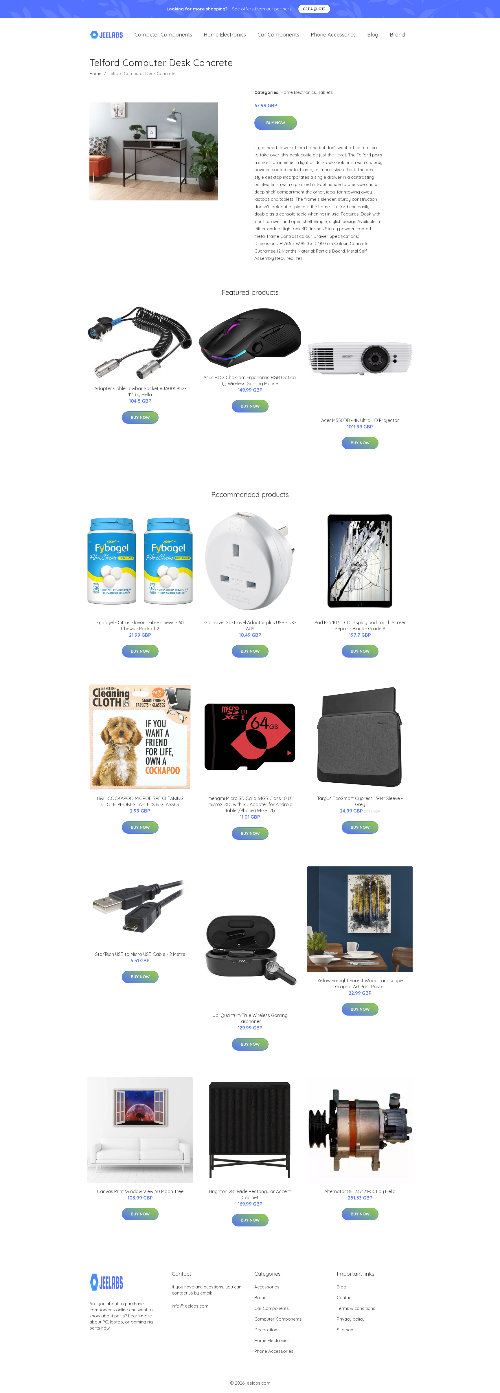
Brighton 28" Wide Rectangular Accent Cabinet (250, 1194)
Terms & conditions (356, 1308)
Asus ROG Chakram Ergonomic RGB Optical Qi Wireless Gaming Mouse (250, 380)
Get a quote (314, 9)
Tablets (325, 92)
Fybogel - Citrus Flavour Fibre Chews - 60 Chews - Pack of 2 (140, 625)
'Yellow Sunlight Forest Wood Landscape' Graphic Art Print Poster (360, 983)
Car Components (278, 34)
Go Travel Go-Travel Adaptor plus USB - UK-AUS (250, 625)
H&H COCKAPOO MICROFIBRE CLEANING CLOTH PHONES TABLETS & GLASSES (140, 801)
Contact (345, 1297)
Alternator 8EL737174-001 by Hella (360, 1191)
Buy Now (275, 122)
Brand (397, 34)
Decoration (265, 1329)
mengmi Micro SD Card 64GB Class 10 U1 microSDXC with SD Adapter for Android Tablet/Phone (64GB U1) (250, 804)
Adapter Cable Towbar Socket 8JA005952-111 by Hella (140, 391)
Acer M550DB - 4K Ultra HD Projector (360, 420)
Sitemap (345, 1329)
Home (95, 73)
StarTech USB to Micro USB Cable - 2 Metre (140, 954)
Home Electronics (225, 34)
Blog (372, 34)
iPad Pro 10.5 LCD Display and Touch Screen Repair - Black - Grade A (360, 625)
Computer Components (163, 34)
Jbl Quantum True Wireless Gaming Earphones (250, 1018)
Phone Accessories (333, 34)
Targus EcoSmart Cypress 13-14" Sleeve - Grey (360, 801)
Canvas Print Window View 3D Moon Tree (140, 1191)
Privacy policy (351, 1319)
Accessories (267, 1287)
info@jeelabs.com (190, 1306)
